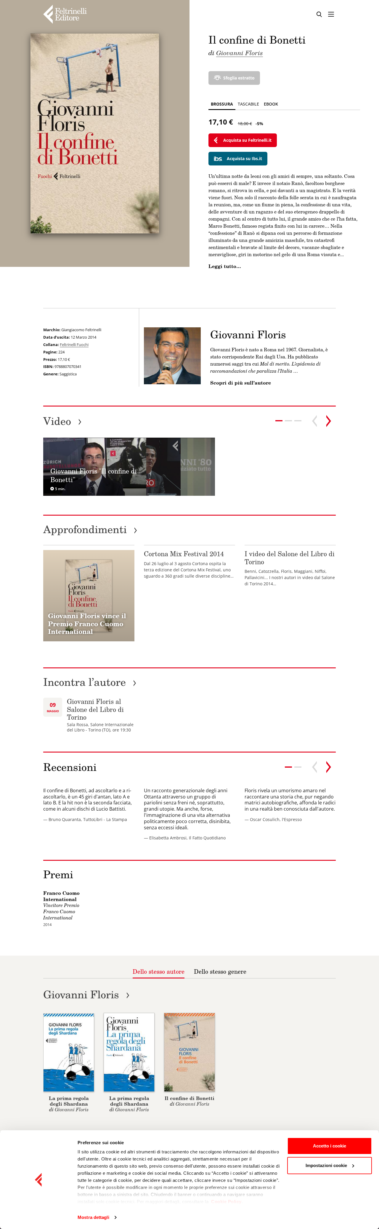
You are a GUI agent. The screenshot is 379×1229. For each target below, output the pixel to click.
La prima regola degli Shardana (69, 1100)
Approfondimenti (90, 529)
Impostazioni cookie (326, 1165)
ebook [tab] (271, 104)
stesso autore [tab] (158, 971)
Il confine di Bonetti (189, 1098)
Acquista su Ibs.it (244, 158)
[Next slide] (329, 421)
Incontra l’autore (89, 681)
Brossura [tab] (222, 104)
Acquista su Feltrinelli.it (247, 140)
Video (62, 421)
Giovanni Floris (239, 52)
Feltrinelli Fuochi (74, 344)
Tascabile (248, 104)
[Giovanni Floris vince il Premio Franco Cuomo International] (89, 595)
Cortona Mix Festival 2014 (184, 554)
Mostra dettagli (93, 1217)
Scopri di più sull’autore (240, 382)
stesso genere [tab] (220, 971)
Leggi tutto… (224, 266)
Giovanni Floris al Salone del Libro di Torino (95, 709)
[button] (288, 420)
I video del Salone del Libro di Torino (290, 557)
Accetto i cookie (329, 1145)
